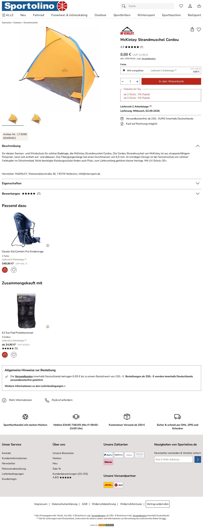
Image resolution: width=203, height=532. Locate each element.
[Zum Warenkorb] (199, 6)
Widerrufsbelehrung (104, 504)
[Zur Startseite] (34, 6)
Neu (55, 463)
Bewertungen (21, 194)
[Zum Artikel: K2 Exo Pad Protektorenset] (26, 311)
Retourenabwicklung (14, 469)
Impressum (40, 504)
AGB (84, 504)
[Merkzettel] (181, 6)
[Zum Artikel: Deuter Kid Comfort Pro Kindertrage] (26, 229)
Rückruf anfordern (62, 400)
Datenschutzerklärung (64, 504)
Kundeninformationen (14, 458)
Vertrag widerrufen (158, 504)
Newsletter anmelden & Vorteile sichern (177, 453)
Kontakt (6, 453)
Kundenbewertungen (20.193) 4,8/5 (70, 475)
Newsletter (8, 463)
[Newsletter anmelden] (197, 459)
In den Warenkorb (171, 81)
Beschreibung (11, 146)
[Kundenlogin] (190, 6)
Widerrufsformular (131, 504)
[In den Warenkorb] (5, 270)
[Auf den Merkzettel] (198, 29)
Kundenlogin (9, 479)
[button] (192, 29)
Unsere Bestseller (63, 453)
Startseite (6, 22)
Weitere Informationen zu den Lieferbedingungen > (35, 386)
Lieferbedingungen (13, 474)
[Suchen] (124, 6)
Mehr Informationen (20, 400)
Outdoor (17, 22)
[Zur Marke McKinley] (127, 31)
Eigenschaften (12, 183)
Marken (57, 458)
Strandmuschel (31, 22)
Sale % (57, 469)
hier (164, 518)
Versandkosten (148, 58)
